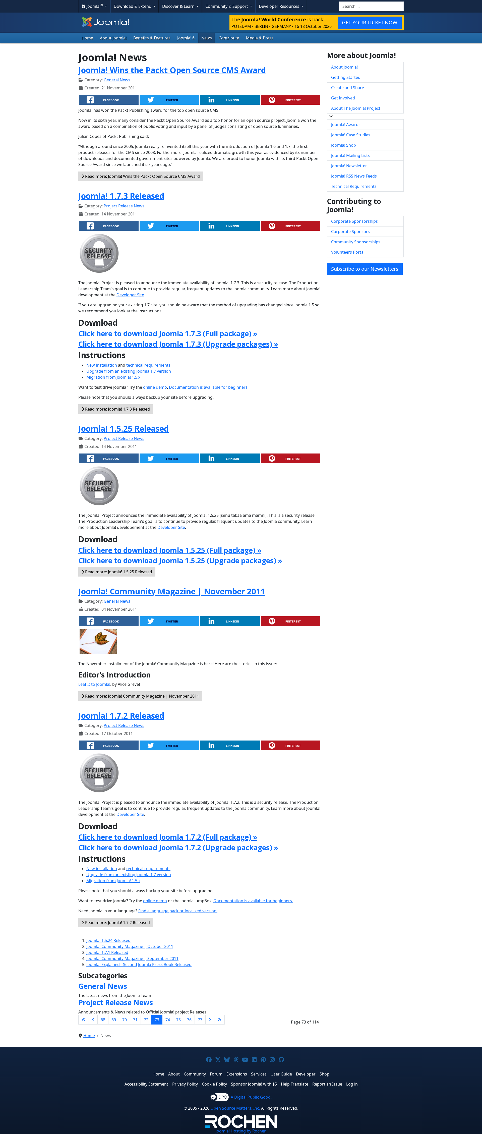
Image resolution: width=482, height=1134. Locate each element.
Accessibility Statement (146, 1084)
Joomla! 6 (186, 38)
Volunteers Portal (348, 252)
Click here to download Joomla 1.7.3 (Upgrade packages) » (178, 344)
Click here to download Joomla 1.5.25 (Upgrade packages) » (180, 560)
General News (117, 80)
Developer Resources (279, 6)
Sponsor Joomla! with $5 (254, 1084)
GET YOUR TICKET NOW (369, 22)
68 (103, 1020)
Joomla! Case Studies (350, 135)
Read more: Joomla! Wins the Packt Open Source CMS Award (142, 176)
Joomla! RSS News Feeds (354, 176)
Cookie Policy (214, 1084)
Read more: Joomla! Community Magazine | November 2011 (141, 696)
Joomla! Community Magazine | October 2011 (129, 946)
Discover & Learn (179, 6)
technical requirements (148, 365)
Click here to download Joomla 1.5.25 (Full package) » (169, 550)
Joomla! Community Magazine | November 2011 (171, 591)
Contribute (229, 38)
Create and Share (347, 87)
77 (200, 1020)
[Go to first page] (83, 1020)
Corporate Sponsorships (354, 221)
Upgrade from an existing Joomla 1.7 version (128, 371)
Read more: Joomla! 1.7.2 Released (117, 922)
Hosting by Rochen (241, 1131)
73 (157, 1020)
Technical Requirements (354, 186)
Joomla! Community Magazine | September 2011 (132, 958)
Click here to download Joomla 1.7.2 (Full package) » (167, 837)
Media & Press (259, 38)
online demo (155, 387)
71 (135, 1020)
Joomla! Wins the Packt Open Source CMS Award (172, 70)
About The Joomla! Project (355, 108)
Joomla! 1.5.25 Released (123, 428)
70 (124, 1020)
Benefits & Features (151, 38)
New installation (101, 365)
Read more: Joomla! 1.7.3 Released (117, 409)
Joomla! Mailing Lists (350, 155)
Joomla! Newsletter (349, 165)
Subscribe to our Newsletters (364, 268)
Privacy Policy (185, 1084)
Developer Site (130, 295)
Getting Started (345, 77)
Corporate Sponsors (350, 231)
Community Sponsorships (355, 242)
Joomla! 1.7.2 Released (121, 715)
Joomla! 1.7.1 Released (107, 952)
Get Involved (343, 98)
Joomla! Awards (345, 124)
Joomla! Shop (343, 145)
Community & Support (227, 6)
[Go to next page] (209, 1020)
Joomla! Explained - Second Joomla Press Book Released (139, 964)
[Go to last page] (219, 1020)
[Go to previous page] (93, 1020)
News (206, 38)
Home (87, 38)
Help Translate (294, 1084)
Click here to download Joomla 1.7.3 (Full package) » (167, 333)
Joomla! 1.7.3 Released (121, 195)
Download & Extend (133, 6)
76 (189, 1020)
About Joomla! (113, 38)
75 (178, 1020)
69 (113, 1020)
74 (167, 1020)
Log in (352, 1084)
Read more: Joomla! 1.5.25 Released (118, 572)
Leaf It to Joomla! (94, 684)
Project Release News (124, 206)
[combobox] (371, 6)
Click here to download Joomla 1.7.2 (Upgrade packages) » (178, 847)
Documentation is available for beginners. (209, 387)
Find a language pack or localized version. (177, 911)
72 (146, 1020)
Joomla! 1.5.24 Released (108, 940)
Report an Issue (327, 1084)
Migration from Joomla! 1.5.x (113, 377)
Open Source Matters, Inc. (235, 1108)
